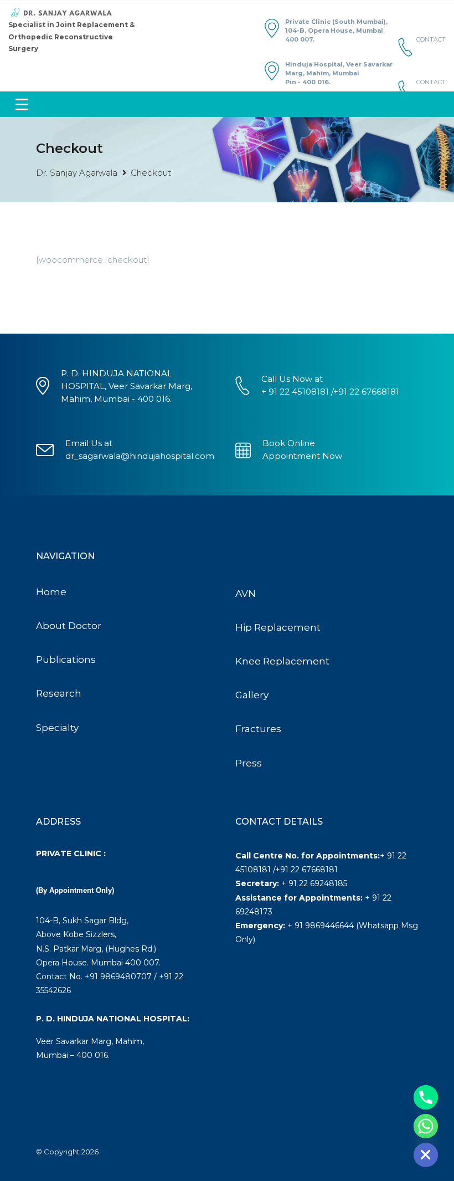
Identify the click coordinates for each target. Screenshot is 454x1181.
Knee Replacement (282, 661)
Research (58, 693)
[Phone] (426, 1097)
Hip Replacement (278, 627)
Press (248, 763)
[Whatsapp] (426, 1126)
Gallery (252, 695)
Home (51, 591)
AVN (245, 593)
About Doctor (68, 625)
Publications (66, 659)
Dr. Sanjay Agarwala (76, 172)
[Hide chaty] (426, 1155)
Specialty (57, 727)
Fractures (258, 728)
